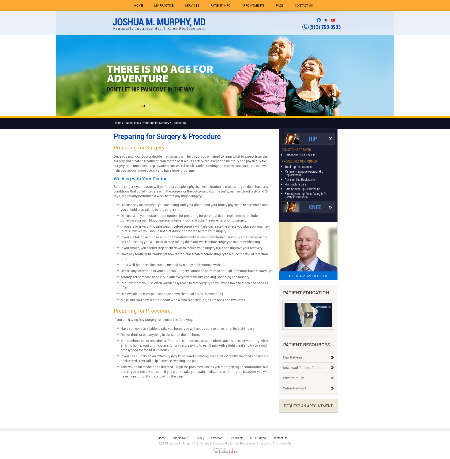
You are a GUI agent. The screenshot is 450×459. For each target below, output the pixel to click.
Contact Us (304, 5)
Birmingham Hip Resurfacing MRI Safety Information (305, 195)
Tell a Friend (258, 438)
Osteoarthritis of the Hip (300, 155)
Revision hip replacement (301, 179)
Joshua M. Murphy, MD (308, 276)
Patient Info (220, 5)
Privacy (199, 438)
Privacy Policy (293, 378)
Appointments (253, 5)
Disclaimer (180, 438)
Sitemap (216, 438)
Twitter (326, 20)
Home (138, 5)
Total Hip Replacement (299, 166)
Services (192, 5)
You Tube (334, 20)
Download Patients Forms (302, 367)
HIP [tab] (313, 138)
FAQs (280, 5)
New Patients (293, 357)
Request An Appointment (308, 405)
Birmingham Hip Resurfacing (302, 189)
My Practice (164, 5)
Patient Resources (306, 344)
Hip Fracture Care (295, 184)
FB (319, 20)
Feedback (236, 438)
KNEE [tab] (315, 207)
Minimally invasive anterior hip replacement (304, 173)
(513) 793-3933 (325, 27)
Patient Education (306, 292)
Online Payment (294, 388)
